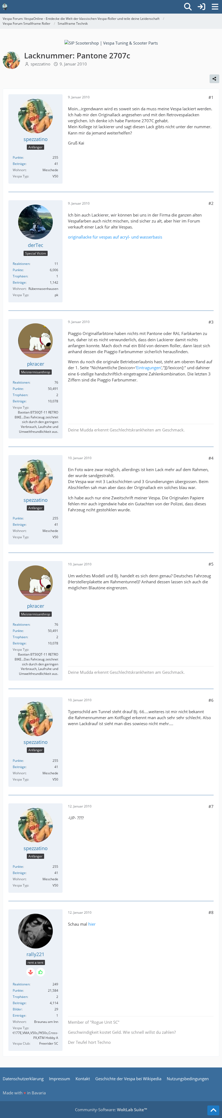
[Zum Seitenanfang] (213, 1110)
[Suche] (187, 6)
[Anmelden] (201, 7)
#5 (211, 564)
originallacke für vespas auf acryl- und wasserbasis (115, 237)
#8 (211, 912)
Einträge (19, 1015)
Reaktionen (21, 263)
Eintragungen (148, 367)
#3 (211, 322)
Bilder (17, 1009)
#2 (211, 203)
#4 (211, 458)
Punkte (18, 157)
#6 (211, 700)
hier (92, 924)
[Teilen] (214, 78)
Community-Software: (111, 1109)
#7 (211, 806)
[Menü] (215, 6)
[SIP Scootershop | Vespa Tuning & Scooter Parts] (111, 42)
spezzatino (40, 64)
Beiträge (19, 163)
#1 (211, 97)
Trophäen (20, 276)
